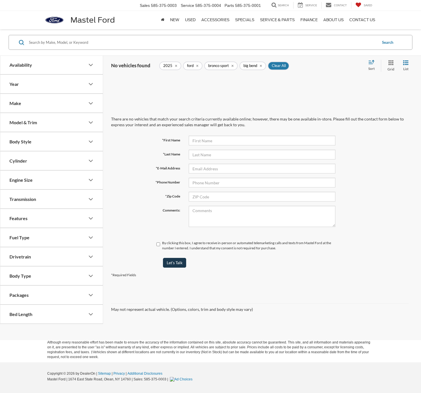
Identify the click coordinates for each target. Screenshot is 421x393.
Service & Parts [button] (277, 20)
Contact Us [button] (362, 20)
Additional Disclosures (144, 374)
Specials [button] (244, 20)
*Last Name (171, 154)
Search (387, 42)
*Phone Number (168, 182)
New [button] (174, 20)
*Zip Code (172, 196)
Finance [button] (309, 20)
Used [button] (190, 20)
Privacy (119, 374)
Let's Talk (174, 262)
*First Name (171, 140)
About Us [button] (333, 20)
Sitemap (104, 374)
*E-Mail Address (168, 168)
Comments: (171, 210)
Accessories (215, 20)
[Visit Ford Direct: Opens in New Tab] (182, 379)
